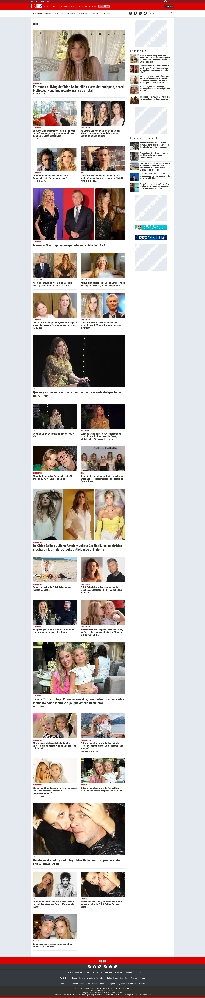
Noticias (47, 6)
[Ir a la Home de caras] (36, 8)
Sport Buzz (124, 978)
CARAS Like (104, 6)
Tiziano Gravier (36, 13)
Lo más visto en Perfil (143, 138)
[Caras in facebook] (135, 13)
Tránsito (141, 984)
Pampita (95, 13)
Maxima (142, 978)
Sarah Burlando (84, 13)
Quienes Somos (78, 984)
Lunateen (128, 972)
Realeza (74, 6)
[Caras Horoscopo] (151, 239)
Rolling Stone (112, 978)
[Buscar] (171, 13)
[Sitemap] (115, 966)
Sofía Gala (48, 13)
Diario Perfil (68, 972)
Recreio (134, 978)
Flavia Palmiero (106, 13)
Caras (74, 978)
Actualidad (65, 6)
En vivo (170, 6)
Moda (81, 6)
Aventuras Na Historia (96, 978)
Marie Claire (89, 972)
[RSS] (110, 966)
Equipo (112, 984)
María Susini (59, 13)
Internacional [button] (91, 6)
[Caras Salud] (151, 229)
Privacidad (103, 984)
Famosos (55, 6)
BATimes (137, 972)
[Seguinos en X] (140, 13)
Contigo (82, 978)
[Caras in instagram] (130, 13)
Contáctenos (92, 984)
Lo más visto (138, 51)
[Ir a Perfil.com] (169, 2)
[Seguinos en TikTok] (145, 13)
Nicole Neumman (71, 13)
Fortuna (99, 972)
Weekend (108, 972)
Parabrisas (118, 972)
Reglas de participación (126, 984)
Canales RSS (65, 984)
